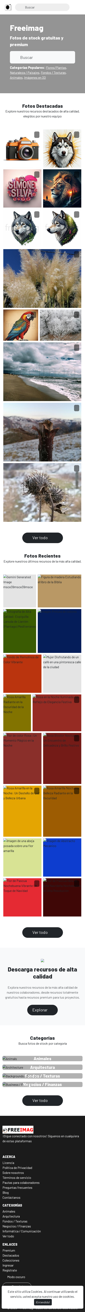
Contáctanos (11, 1197)
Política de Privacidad (17, 1168)
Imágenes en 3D (35, 77)
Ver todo (40, 537)
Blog (5, 1192)
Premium (8, 1250)
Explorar (40, 1009)
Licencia (8, 1163)
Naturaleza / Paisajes (24, 72)
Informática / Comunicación (21, 1231)
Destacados (10, 1255)
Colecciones (10, 1260)
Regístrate (9, 1270)
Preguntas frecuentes (17, 1187)
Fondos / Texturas (53, 72)
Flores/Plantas (56, 67)
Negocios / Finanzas (16, 1226)
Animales (16, 77)
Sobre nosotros (13, 1173)
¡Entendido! (43, 1302)
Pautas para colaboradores (21, 1182)
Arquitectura (11, 1216)
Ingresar (8, 1265)
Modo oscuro (16, 1277)
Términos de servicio (16, 1177)
